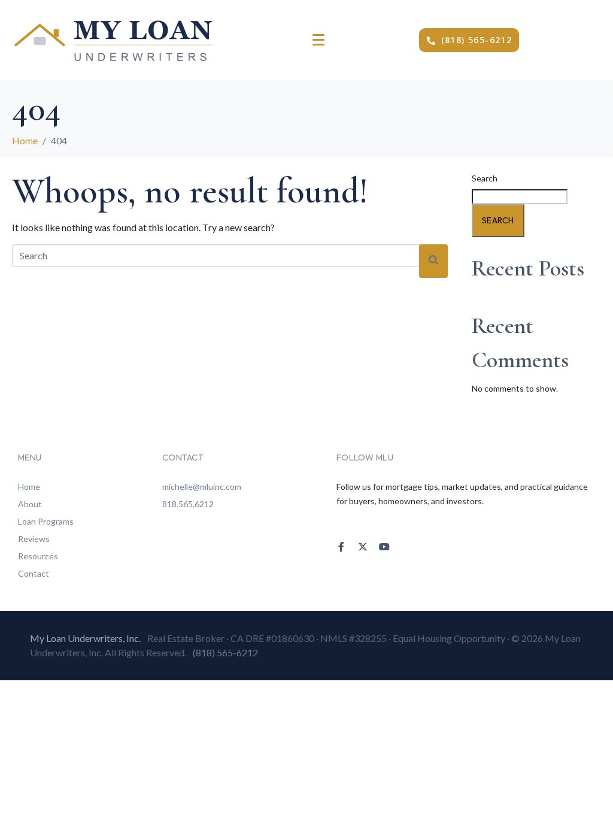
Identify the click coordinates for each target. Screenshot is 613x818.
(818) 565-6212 (225, 652)
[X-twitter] (363, 547)
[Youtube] (384, 547)
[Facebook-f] (341, 547)
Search (484, 178)
